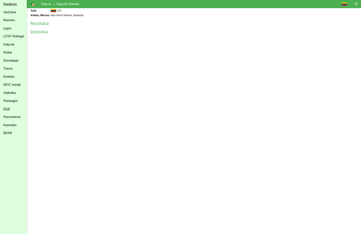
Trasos (8, 68)
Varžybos (9, 12)
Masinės (9, 20)
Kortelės (9, 76)
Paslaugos (10, 100)
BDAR (7, 133)
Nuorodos (10, 125)
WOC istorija (12, 84)
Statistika (9, 92)
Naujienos (10, 4)
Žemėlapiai (10, 60)
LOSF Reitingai (13, 36)
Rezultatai (39, 23)
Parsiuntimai (11, 117)
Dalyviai (8, 44)
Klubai (7, 52)
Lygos (7, 28)
